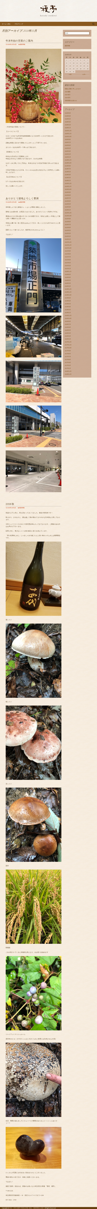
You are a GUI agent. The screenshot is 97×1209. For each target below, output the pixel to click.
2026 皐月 (67, 95)
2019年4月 (68, 307)
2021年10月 (68, 248)
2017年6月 (68, 359)
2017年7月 (68, 356)
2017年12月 (68, 342)
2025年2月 (68, 154)
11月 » (84, 74)
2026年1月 (68, 128)
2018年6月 (68, 327)
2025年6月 (68, 145)
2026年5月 (68, 119)
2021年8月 (68, 254)
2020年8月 (68, 274)
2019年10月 (68, 295)
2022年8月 (68, 221)
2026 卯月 (67, 97)
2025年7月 (68, 142)
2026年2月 (68, 125)
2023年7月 (68, 198)
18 (77, 66)
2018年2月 (68, 336)
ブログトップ (18, 24)
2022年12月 (68, 213)
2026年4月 (68, 122)
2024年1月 (68, 180)
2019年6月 (68, 301)
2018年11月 (68, 315)
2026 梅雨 (67, 92)
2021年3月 (68, 265)
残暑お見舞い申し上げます (73, 89)
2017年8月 (68, 353)
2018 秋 (10, 504)
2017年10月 (68, 348)
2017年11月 (68, 345)
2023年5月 (68, 204)
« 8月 (70, 74)
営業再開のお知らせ (71, 100)
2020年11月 (68, 271)
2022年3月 (68, 233)
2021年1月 (68, 268)
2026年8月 (68, 113)
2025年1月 (68, 157)
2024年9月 (68, 166)
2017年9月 (68, 351)
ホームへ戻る (6, 24)
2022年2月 (68, 236)
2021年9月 (68, 251)
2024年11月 (68, 160)
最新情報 (22, 44)
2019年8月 (68, 298)
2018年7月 (68, 324)
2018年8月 (68, 321)
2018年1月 (68, 339)
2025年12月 (68, 130)
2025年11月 (68, 133)
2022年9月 (68, 218)
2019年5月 (68, 304)
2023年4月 (68, 207)
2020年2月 (68, 286)
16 (70, 66)
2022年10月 (68, 216)
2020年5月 (68, 280)
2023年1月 (68, 210)
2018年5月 (68, 330)
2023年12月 (68, 183)
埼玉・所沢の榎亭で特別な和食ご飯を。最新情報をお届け (27, 1208)
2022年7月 (68, 224)
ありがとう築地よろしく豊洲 (22, 198)
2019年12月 (68, 289)
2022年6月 (68, 227)
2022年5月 (68, 230)
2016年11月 (68, 374)
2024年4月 (68, 174)
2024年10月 (68, 163)
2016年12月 (68, 371)
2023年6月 (68, 201)
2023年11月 (68, 186)
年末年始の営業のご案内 (19, 40)
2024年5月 (68, 172)
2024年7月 (68, 169)
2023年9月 (68, 192)
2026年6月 (68, 116)
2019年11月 (68, 292)
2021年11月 (68, 245)
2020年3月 (68, 283)
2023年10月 (68, 189)
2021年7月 (68, 257)
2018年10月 (68, 318)
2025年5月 (68, 148)
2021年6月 (68, 260)
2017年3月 (68, 365)
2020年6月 (68, 277)
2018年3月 (68, 333)
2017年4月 (68, 362)
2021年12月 (68, 242)
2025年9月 (68, 139)
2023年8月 (68, 195)
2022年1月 (68, 239)
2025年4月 (68, 151)
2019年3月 (68, 309)
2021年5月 (68, 263)
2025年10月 (68, 136)
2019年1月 (68, 312)
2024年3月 (68, 177)
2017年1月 (68, 368)
